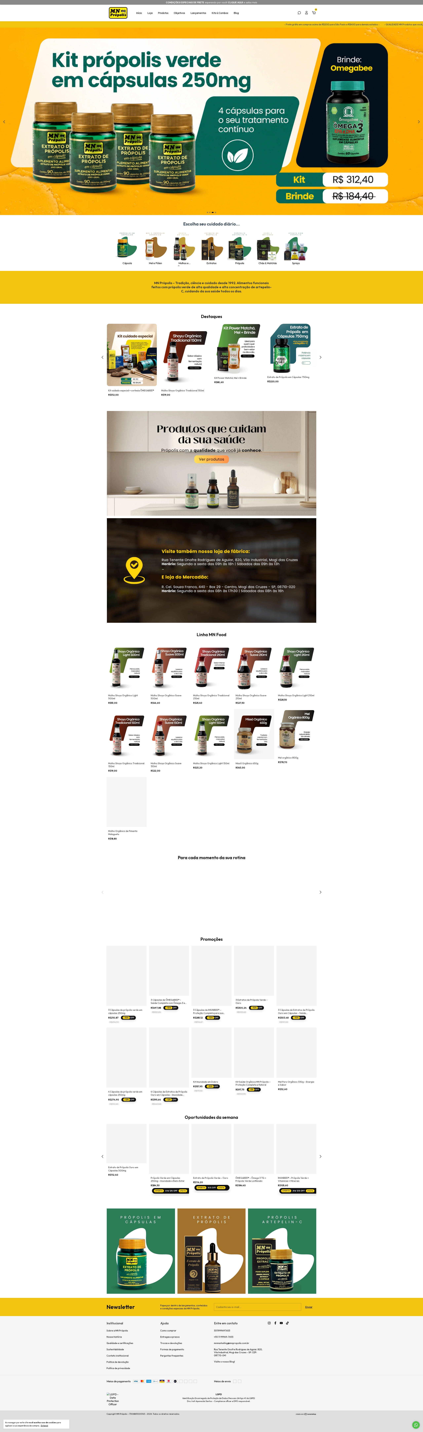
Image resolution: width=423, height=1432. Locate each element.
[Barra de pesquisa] (299, 13)
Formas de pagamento (172, 1349)
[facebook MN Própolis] (275, 1323)
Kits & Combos (220, 13)
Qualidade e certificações (120, 1343)
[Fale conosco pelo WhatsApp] (416, 1425)
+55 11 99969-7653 (223, 1336)
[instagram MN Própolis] (269, 1323)
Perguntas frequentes (171, 1355)
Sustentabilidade (115, 1349)
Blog (236, 13)
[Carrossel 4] (211, 122)
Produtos (163, 13)
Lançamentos (198, 13)
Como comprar (168, 1330)
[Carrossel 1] (211, 463)
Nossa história (114, 1336)
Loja (150, 13)
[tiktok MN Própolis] (287, 1323)
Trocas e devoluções (171, 1343)
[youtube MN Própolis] (281, 1323)
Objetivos (179, 13)
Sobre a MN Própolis (117, 1330)
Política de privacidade (118, 1368)
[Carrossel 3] (238, 895)
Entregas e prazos (170, 1336)
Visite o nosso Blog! (224, 1361)
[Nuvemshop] (306, 1414)
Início (139, 13)
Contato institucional (118, 1355)
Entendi (44, 1425)
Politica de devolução (118, 1361)
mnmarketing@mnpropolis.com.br (231, 1343)
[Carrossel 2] (185, 895)
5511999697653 (222, 1330)
